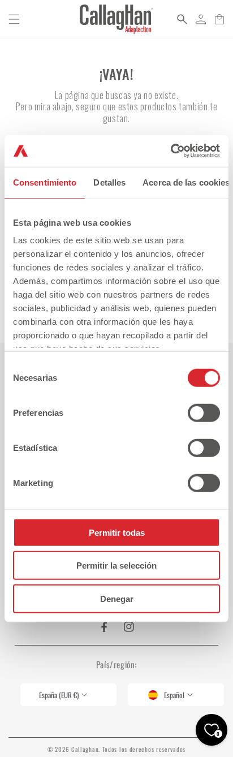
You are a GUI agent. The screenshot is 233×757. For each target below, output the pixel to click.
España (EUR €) (59, 694)
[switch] (204, 412)
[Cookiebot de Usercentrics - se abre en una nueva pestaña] (170, 151)
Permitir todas (117, 532)
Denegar (116, 598)
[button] (14, 19)
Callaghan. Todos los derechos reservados (128, 749)
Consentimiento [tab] (44, 182)
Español (174, 694)
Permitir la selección (116, 565)
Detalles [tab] (109, 182)
